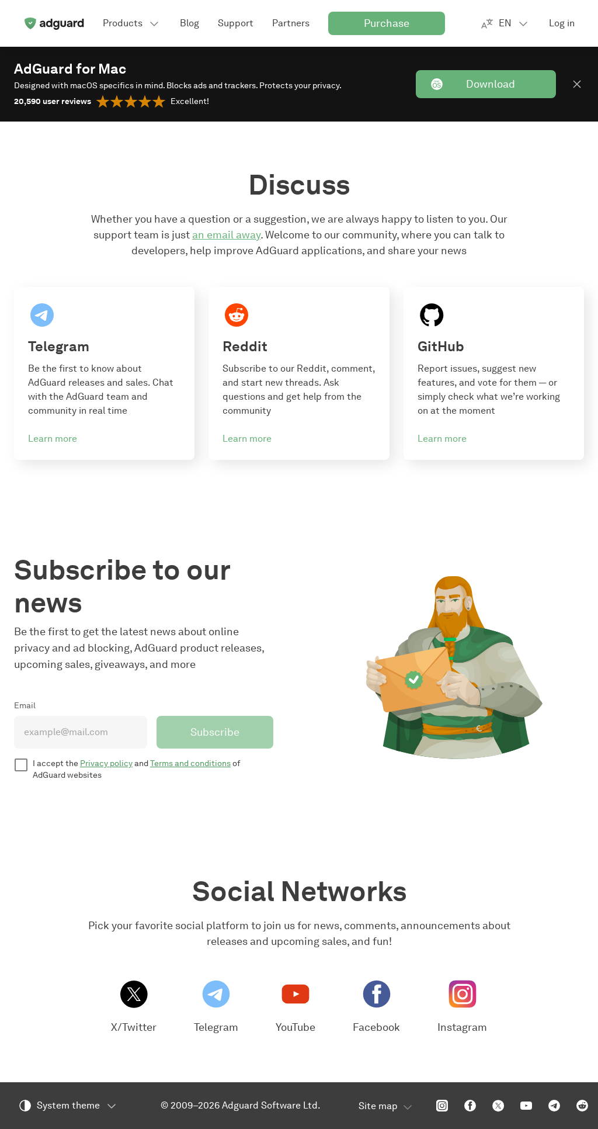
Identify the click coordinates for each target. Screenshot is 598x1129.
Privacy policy (106, 763)
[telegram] (554, 1106)
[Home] (53, 23)
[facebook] (470, 1106)
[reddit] (582, 1106)
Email (25, 706)
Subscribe (214, 732)
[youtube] (526, 1106)
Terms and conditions (190, 763)
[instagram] (442, 1106)
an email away (226, 234)
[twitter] (498, 1106)
